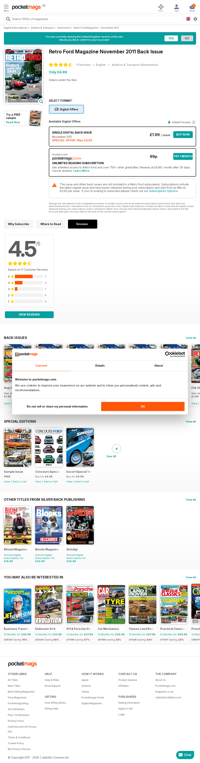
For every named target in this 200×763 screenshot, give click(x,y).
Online (85, 691)
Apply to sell (125, 708)
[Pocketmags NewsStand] (25, 8)
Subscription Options (163, 191)
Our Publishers (16, 709)
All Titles (13, 680)
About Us (160, 680)
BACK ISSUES (15, 338)
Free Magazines (17, 697)
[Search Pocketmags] (8, 19)
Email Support (53, 685)
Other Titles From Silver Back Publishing (44, 499)
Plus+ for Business (18, 715)
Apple (85, 680)
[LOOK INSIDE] (23, 102)
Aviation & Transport (42, 27)
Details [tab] (100, 365)
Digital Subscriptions (16, 27)
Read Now (13, 122)
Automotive (63, 27)
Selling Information (129, 702)
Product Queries (127, 680)
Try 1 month (183, 156)
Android (86, 685)
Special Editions (20, 421)
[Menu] (6, 7)
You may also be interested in (33, 577)
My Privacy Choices (19, 749)
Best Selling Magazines (21, 691)
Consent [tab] (41, 365)
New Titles (14, 685)
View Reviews (29, 314)
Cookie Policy (16, 743)
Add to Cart (19, 481)
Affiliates (123, 685)
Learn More (81, 170)
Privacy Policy (16, 720)
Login (121, 714)
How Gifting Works (55, 702)
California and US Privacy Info (22, 729)
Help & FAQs (52, 680)
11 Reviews (83, 64)
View (7, 403)
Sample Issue (13, 471)
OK (143, 406)
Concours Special (47, 471)
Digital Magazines (92, 703)
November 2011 (110, 27)
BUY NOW (183, 134)
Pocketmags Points (93, 697)
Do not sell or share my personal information (57, 406)
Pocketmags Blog (18, 703)
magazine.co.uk (164, 691)
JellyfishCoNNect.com (168, 697)
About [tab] (158, 365)
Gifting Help (51, 708)
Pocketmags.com (165, 685)
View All (191, 337)
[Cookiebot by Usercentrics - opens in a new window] (168, 354)
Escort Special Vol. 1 (79, 471)
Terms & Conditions (19, 737)
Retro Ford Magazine (86, 27)
